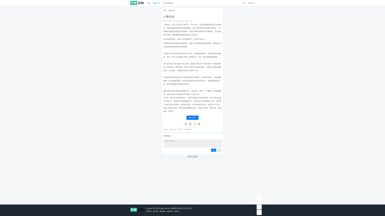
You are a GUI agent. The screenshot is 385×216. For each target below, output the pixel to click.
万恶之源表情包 (168, 3)
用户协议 (156, 211)
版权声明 (170, 211)
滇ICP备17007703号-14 (184, 208)
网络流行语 (156, 3)
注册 (219, 150)
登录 (213, 150)
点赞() (193, 118)
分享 (181, 129)
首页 (148, 3)
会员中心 (177, 211)
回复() (189, 129)
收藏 (166, 129)
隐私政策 (163, 211)
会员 (251, 3)
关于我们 (148, 211)
